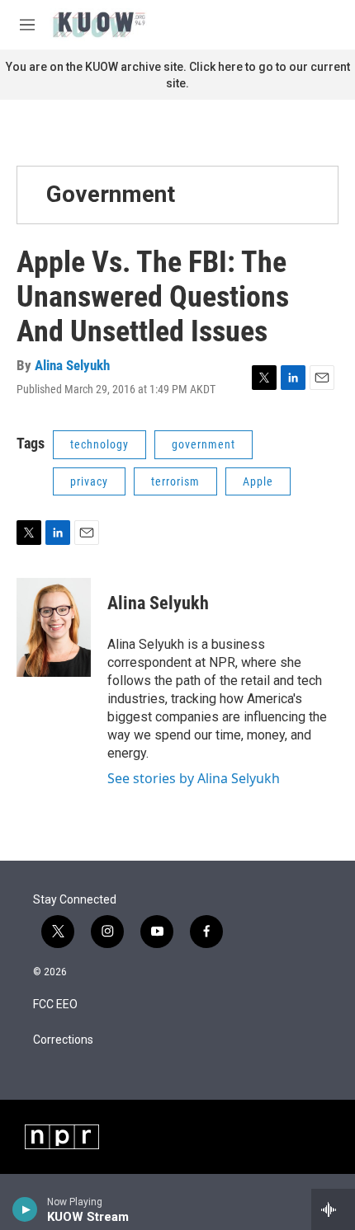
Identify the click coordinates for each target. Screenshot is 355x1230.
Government (110, 194)
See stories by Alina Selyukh (193, 778)
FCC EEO (55, 1004)
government (203, 444)
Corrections (63, 1040)
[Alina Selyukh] (54, 627)
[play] (25, 1209)
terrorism (175, 481)
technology (99, 444)
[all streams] (333, 1209)
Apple (258, 481)
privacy (89, 481)
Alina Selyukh (72, 365)
